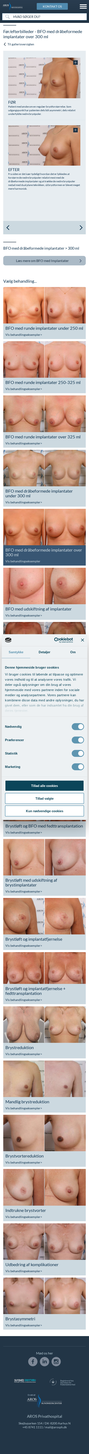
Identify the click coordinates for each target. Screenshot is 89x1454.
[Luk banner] (82, 640)
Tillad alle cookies (44, 786)
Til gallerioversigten (20, 44)
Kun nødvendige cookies (44, 811)
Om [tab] (73, 652)
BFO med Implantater (42, 260)
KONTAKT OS (52, 6)
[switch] (78, 739)
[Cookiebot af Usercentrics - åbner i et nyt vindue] (55, 640)
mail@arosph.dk (56, 1427)
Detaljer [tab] (45, 652)
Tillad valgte (44, 798)
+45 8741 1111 (32, 1427)
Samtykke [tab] (16, 652)
